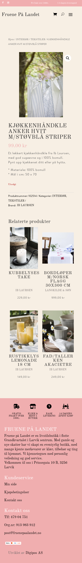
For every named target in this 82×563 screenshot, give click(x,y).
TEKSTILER (38, 39)
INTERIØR (22, 39)
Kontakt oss (13, 500)
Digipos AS (34, 553)
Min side (10, 484)
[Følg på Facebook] (3, 3)
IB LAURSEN (25, 205)
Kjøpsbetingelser (16, 492)
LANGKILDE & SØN (58, 290)
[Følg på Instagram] (8, 3)
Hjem (11, 39)
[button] (67, 58)
